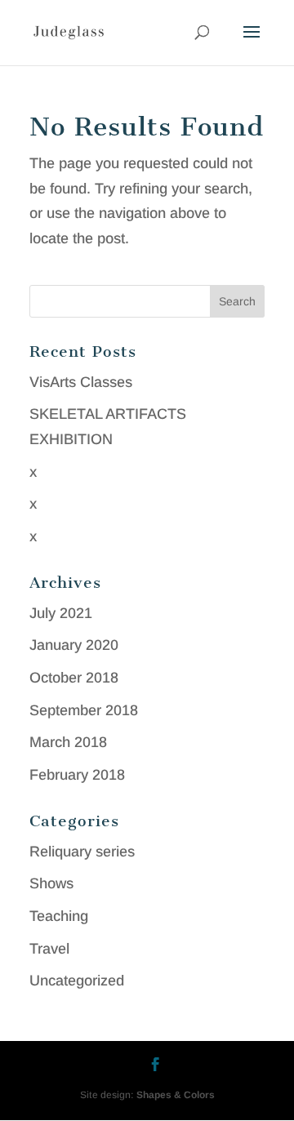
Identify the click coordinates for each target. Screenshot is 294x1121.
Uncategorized (76, 980)
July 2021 (60, 613)
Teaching (58, 916)
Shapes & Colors (175, 1095)
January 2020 (73, 645)
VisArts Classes (80, 382)
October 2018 (73, 677)
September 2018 (83, 710)
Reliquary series (82, 851)
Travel (49, 949)
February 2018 (77, 775)
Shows (51, 883)
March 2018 (68, 742)
